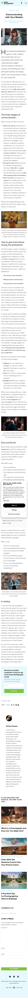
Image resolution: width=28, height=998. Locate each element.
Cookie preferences (14, 983)
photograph (20, 21)
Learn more (6, 500)
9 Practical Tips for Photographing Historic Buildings (9, 896)
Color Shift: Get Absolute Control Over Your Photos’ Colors (11, 862)
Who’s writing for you (6, 981)
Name (3, 948)
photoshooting (14, 22)
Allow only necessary (14, 514)
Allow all (14, 505)
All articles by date (17, 981)
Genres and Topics (14, 10)
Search (24, 981)
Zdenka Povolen (12, 726)
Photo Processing (6, 825)
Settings (14, 510)
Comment (4, 927)
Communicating (11, 21)
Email (3, 954)
